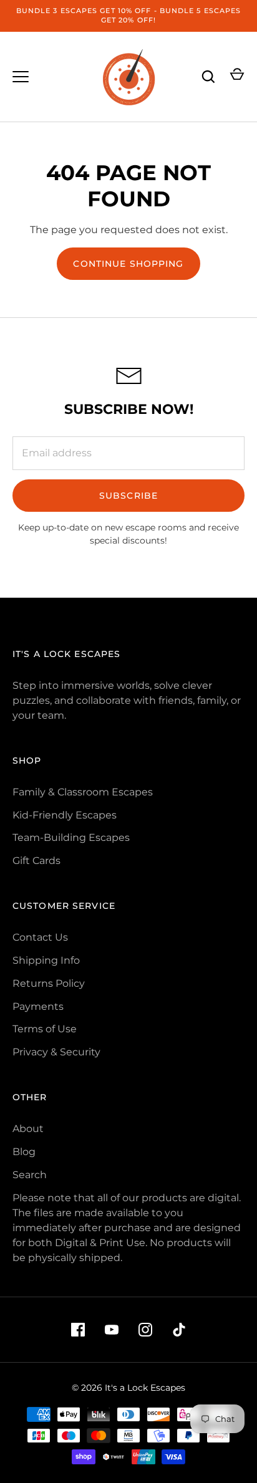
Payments (38, 1006)
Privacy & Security (56, 1052)
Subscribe (128, 495)
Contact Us (40, 937)
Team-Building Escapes (71, 837)
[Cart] (237, 76)
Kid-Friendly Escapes (64, 815)
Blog (24, 1152)
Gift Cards (36, 860)
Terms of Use (44, 1029)
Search (29, 1175)
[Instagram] (145, 1329)
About (28, 1129)
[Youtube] (111, 1329)
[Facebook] (78, 1329)
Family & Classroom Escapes (82, 792)
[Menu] (20, 76)
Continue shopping (128, 263)
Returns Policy (48, 983)
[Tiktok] (179, 1329)
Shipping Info (46, 960)
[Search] (208, 76)
